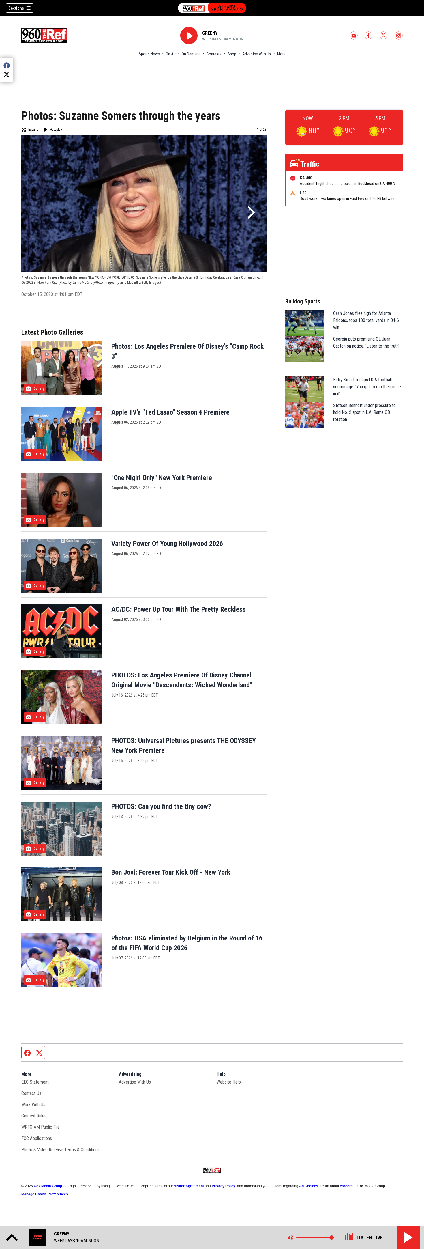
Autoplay (56, 130)
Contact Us (31, 1093)
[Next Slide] (250, 212)
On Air (171, 54)
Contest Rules (33, 1116)
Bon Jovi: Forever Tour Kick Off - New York (170, 872)
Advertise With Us (256, 54)
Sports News (149, 54)
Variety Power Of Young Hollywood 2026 (167, 543)
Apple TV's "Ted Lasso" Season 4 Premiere (170, 412)
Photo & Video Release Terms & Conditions (60, 1149)
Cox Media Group (48, 1186)
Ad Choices (308, 1186)
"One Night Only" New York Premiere (161, 478)
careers (346, 1186)
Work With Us (33, 1104)
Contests (214, 54)
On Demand (191, 54)
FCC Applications (36, 1138)
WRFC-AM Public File (40, 1127)
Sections (16, 8)
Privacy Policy (223, 1186)
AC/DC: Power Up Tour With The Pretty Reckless (178, 609)
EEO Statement (35, 1082)
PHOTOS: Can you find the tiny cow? (161, 806)
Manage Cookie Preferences (44, 1194)
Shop (232, 54)
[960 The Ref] (212, 8)
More (281, 54)
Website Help (229, 1082)
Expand (33, 130)
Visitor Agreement (189, 1186)
